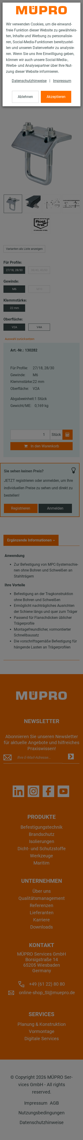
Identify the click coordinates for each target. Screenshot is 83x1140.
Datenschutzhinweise (29, 81)
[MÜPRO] (41, 10)
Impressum (62, 81)
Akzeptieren (56, 97)
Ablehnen (25, 97)
